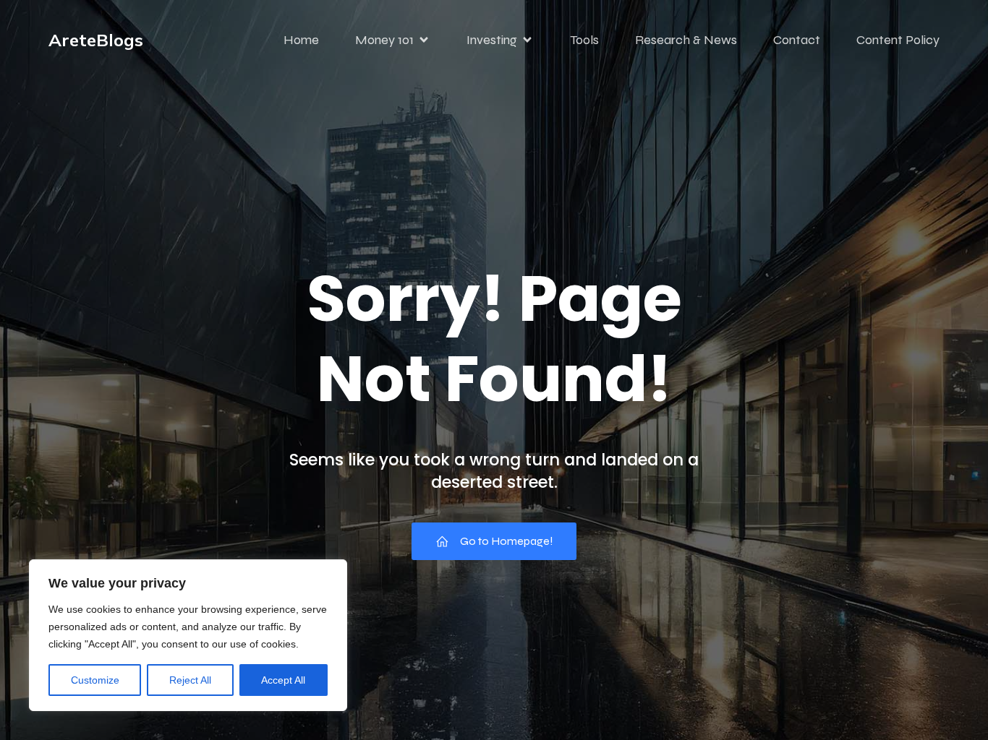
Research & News (686, 40)
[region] (188, 635)
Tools (584, 40)
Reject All (190, 680)
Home (301, 40)
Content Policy (898, 40)
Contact (796, 40)
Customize (95, 680)
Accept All (283, 680)
